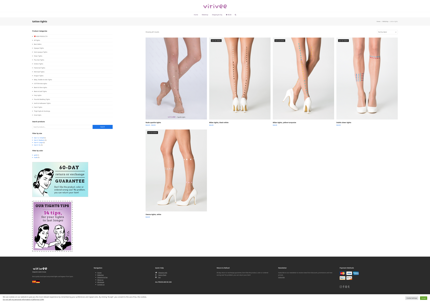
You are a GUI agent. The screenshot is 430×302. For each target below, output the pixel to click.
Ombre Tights (38, 64)
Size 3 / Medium (39, 140)
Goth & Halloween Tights (42, 103)
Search (102, 127)
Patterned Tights (39, 68)
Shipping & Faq (102, 277)
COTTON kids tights (40, 84)
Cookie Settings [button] (412, 298)
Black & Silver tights (40, 87)
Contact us (100, 285)
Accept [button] (423, 298)
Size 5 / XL (37, 145)
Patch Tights (38, 107)
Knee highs (37, 115)
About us (100, 280)
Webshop (100, 275)
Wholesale (100, 282)
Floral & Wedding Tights (42, 99)
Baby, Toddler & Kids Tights (43, 80)
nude (35, 157)
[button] (228, 14)
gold (35, 155)
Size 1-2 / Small (39, 138)
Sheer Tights (38, 56)
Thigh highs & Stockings (42, 111)
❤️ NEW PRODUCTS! (41, 36)
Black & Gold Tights (40, 91)
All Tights (37, 40)
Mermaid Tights (39, 72)
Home (99, 273)
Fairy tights (37, 95)
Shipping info (162, 273)
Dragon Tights (38, 76)
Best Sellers (37, 44)
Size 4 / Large (38, 142)
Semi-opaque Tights (40, 52)
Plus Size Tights (39, 60)
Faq (159, 277)
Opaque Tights (39, 48)
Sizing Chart (162, 275)
